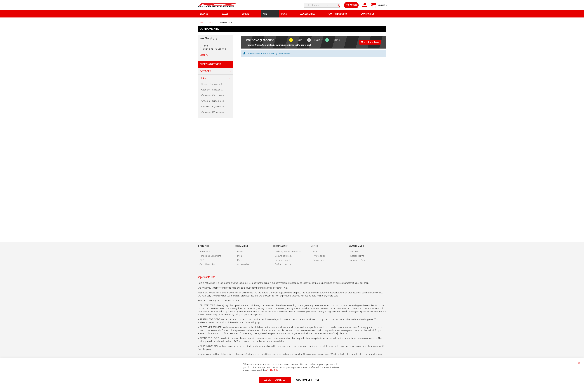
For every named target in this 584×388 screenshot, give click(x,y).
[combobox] (322, 5)
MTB (211, 22)
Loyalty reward (282, 260)
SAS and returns (283, 264)
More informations (370, 42)
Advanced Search (359, 260)
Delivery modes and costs (288, 251)
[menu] (292, 13)
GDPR (202, 260)
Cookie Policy (273, 370)
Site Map (354, 251)
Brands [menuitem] (204, 14)
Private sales (319, 256)
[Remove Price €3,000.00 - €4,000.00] (201, 47)
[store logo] (217, 5)
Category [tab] (205, 71)
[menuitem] (230, 13)
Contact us (318, 260)
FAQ (315, 251)
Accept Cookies (274, 380)
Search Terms (357, 256)
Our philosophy (207, 264)
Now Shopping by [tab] (208, 38)
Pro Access (351, 5)
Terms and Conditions (210, 256)
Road (239, 260)
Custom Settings (308, 380)
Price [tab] (203, 78)
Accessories (243, 264)
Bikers (240, 251)
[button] (382, 5)
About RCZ (205, 251)
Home (200, 22)
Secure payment (283, 256)
